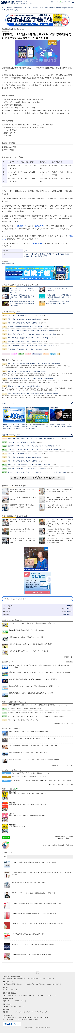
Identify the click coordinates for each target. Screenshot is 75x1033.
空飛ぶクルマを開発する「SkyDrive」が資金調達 (22, 442)
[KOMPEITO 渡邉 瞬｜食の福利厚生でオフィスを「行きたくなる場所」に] (5, 531)
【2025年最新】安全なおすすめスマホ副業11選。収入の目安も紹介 (31, 954)
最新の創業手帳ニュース (12, 435)
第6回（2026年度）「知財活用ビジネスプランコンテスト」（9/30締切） (29, 338)
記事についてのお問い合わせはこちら (38, 478)
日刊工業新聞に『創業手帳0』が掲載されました (25, 776)
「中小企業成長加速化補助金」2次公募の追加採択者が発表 (25, 319)
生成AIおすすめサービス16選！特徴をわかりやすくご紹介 (28, 882)
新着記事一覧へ (68, 657)
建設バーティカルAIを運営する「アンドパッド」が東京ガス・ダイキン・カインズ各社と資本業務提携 (37, 472)
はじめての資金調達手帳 (54, 984)
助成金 (49, 254)
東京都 (62, 254)
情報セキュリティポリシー (40, 1017)
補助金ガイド (21, 984)
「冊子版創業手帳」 (20, 226)
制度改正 (53, 354)
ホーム (4, 8)
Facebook (8, 1001)
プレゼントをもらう (47, 978)
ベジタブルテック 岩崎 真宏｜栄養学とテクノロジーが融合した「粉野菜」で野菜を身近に (22, 522)
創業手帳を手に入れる (33, 978)
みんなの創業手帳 (8, 995)
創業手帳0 (6, 984)
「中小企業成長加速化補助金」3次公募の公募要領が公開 (24, 323)
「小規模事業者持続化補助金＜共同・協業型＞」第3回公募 (25, 349)
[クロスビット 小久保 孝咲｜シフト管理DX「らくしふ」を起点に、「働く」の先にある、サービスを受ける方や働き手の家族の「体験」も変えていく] (42, 531)
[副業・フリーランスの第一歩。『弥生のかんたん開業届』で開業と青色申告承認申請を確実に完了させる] (42, 499)
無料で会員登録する (19, 978)
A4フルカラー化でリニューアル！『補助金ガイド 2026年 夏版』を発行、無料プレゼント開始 (38, 780)
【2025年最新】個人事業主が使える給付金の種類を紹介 (28, 934)
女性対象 (14, 354)
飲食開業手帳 (30, 984)
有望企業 (21, 354)
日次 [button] (5, 856)
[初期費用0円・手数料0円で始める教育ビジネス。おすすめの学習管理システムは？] (5, 507)
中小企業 (34, 254)
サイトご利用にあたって (10, 1017)
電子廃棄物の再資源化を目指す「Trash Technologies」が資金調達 (27, 468)
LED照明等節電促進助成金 (8, 263)
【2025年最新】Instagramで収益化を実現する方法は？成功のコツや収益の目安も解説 (37, 903)
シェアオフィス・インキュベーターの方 (35, 1012)
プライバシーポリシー (25, 1017)
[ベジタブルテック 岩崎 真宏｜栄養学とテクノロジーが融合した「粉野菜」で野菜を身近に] (5, 522)
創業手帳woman (40, 984)
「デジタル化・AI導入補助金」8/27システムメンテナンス (24, 315)
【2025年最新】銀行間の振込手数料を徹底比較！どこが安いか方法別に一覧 (34, 913)
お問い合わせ (18, 1012)
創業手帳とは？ (7, 978)
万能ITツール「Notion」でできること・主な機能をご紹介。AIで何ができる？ (34, 893)
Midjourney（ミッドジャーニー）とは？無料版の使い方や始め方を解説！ (33, 944)
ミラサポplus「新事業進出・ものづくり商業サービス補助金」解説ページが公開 (31, 330)
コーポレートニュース (9, 989)
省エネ (35, 256)
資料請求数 (6, 614)
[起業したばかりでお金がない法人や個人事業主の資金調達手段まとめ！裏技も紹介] (42, 491)
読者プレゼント (54, 2)
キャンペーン (6, 354)
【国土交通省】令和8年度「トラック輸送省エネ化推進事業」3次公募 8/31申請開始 (32, 334)
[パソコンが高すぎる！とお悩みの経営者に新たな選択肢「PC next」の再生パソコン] (42, 507)
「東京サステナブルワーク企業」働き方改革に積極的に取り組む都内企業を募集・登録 (33, 393)
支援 (57, 254)
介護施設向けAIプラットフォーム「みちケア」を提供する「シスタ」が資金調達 (31, 446)
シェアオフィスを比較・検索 (23, 995)
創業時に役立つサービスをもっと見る (62, 765)
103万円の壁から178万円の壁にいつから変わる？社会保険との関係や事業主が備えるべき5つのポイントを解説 (41, 873)
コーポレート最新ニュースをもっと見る (61, 784)
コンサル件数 (7, 609)
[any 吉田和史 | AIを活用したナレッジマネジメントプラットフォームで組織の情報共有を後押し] (5, 540)
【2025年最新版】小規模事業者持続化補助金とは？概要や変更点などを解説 (34, 862)
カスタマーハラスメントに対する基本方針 (15, 1019)
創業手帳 (13, 984)
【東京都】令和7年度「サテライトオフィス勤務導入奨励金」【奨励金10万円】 (30, 378)
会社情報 (5, 1006)
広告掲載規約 (33, 1019)
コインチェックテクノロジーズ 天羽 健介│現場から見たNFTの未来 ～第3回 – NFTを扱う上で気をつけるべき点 (59, 540)
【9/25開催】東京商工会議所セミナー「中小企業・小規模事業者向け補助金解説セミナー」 (34, 438)
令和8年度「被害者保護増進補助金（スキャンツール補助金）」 (26, 326)
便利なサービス (37, 354)
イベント (46, 354)
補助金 (40, 256)
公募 (29, 8)
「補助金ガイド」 (39, 226)
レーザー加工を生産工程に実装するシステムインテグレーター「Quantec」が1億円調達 (33, 449)
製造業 (45, 256)
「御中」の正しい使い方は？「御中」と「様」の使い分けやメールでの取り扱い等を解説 (37, 923)
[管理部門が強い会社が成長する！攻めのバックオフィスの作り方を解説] (5, 491)
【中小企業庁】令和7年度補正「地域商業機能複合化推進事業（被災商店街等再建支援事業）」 (35, 364)
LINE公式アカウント (19, 1001)
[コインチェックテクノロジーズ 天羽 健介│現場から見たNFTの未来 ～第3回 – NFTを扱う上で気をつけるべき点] (42, 540)
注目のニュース (8, 403)
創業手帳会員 (7, 611)
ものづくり (27, 254)
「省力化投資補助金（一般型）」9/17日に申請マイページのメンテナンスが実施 (31, 345)
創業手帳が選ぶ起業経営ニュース (16, 8)
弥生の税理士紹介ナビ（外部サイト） (44, 995)
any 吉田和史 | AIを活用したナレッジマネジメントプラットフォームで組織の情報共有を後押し (22, 540)
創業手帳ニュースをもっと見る (64, 723)
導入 (53, 254)
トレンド (28, 354)
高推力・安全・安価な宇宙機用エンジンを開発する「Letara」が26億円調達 (29, 464)
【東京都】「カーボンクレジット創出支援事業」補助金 (24, 386)
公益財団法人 (42, 254)
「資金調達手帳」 (38, 243)
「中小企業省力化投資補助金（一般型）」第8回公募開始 (24, 341)
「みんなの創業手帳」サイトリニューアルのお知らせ (26, 773)
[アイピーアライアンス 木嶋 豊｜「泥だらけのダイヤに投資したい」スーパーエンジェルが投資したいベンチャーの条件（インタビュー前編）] (42, 522)
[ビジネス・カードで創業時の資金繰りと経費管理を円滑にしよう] (5, 499)
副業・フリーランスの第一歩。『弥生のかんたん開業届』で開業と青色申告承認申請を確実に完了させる (59, 499)
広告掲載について (8, 1012)
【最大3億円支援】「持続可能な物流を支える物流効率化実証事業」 (27, 371)
